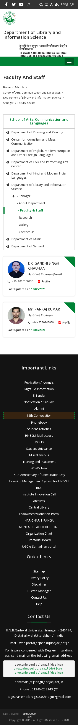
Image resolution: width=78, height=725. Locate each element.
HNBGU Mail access (39, 435)
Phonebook (39, 422)
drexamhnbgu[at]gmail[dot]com (39, 672)
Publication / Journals (39, 382)
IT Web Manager (39, 591)
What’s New (39, 468)
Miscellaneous (39, 455)
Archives (39, 501)
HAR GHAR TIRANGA (39, 520)
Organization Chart (39, 533)
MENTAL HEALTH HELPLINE (39, 527)
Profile (46, 281)
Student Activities (39, 429)
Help (39, 604)
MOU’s (39, 442)
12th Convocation (39, 415)
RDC (39, 488)
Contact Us (39, 597)
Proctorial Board (39, 540)
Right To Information (39, 389)
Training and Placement (39, 462)
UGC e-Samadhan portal (39, 546)
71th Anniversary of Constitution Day (39, 475)
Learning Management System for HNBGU (39, 481)
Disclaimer (39, 584)
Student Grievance (39, 448)
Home (7, 87)
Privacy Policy (39, 578)
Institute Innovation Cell (39, 494)
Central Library (39, 507)
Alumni (39, 408)
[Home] (9, 18)
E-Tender (39, 395)
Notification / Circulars (39, 402)
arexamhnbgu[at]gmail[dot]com (38, 668)
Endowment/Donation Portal (39, 514)
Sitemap (39, 571)
